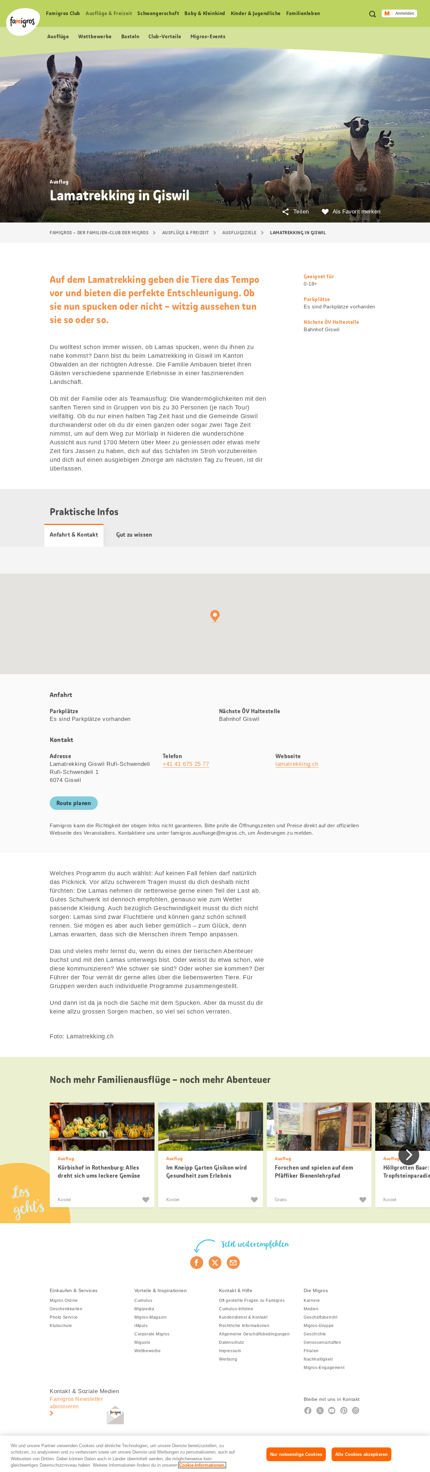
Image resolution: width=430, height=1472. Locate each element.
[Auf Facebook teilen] (196, 1262)
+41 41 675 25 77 (186, 764)
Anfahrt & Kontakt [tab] (74, 535)
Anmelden (404, 13)
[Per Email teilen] (233, 1262)
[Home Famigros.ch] (23, 22)
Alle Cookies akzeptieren (361, 1454)
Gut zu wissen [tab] (134, 535)
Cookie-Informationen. (202, 1465)
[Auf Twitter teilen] (215, 1262)
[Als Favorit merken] (147, 1200)
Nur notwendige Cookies (296, 1454)
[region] (215, 1454)
